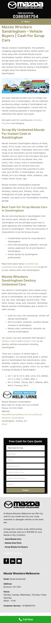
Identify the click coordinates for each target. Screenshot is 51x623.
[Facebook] (6, 561)
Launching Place (9, 267)
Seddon (5, 341)
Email (4, 424)
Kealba (38, 120)
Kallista (13, 341)
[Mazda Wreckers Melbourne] (25, 5)
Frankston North (30, 267)
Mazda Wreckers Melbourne (21, 573)
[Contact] (19, 561)
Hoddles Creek (29, 341)
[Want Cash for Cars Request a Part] (25, 447)
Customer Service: (12, 606)
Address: (8, 584)
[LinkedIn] (12, 561)
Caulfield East (31, 264)
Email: (6, 579)
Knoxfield (6, 123)
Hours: (7, 591)
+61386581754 (28, 606)
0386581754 (25, 16)
